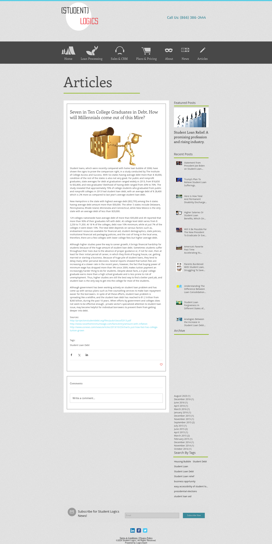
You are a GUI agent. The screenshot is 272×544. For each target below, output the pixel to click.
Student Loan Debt (80, 345)
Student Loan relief (184, 476)
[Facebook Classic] (139, 530)
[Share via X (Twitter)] (79, 354)
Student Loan (181, 466)
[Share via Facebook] (71, 354)
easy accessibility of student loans (191, 486)
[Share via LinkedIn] (86, 354)
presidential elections (185, 491)
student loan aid (182, 496)
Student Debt (200, 461)
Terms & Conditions (129, 538)
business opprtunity (184, 481)
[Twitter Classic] (145, 530)
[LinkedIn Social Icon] (132, 530)
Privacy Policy (146, 538)
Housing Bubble (182, 461)
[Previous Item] (179, 117)
